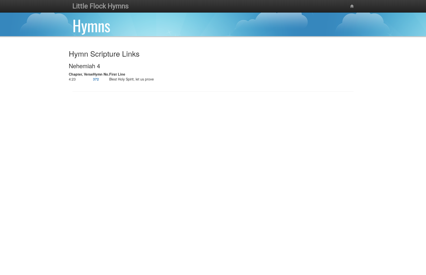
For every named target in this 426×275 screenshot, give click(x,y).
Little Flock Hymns (100, 6)
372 (96, 79)
